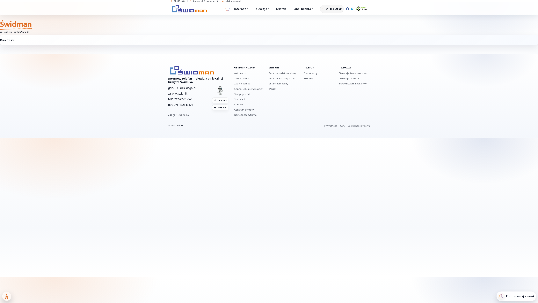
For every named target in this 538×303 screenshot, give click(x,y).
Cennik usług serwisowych (249, 88)
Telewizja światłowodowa (353, 73)
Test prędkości (242, 94)
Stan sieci (239, 99)
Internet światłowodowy (282, 73)
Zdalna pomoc (242, 83)
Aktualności (240, 73)
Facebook (222, 100)
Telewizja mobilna (349, 78)
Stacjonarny (310, 73)
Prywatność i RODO (334, 125)
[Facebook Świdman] (347, 8)
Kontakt (238, 104)
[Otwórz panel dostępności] (6, 296)
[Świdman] (189, 8)
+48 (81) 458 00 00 (178, 115)
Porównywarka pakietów (353, 83)
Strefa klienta (241, 78)
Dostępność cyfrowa (245, 114)
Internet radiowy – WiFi (282, 78)
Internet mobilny (278, 83)
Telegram (221, 107)
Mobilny (308, 78)
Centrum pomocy (244, 109)
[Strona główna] (227, 9)
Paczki (272, 88)
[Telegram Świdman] (352, 8)
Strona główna (6, 32)
